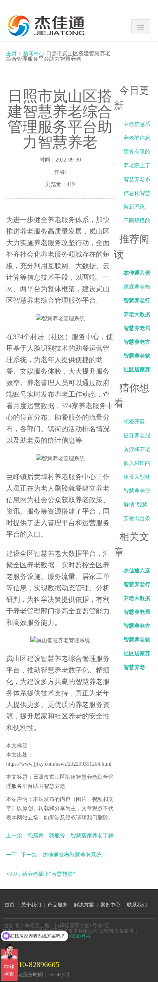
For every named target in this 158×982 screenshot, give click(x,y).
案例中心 (110, 905)
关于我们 (31, 905)
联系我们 (137, 905)
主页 (11, 53)
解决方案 (84, 905)
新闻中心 (33, 53)
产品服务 (57, 905)
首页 (10, 905)
